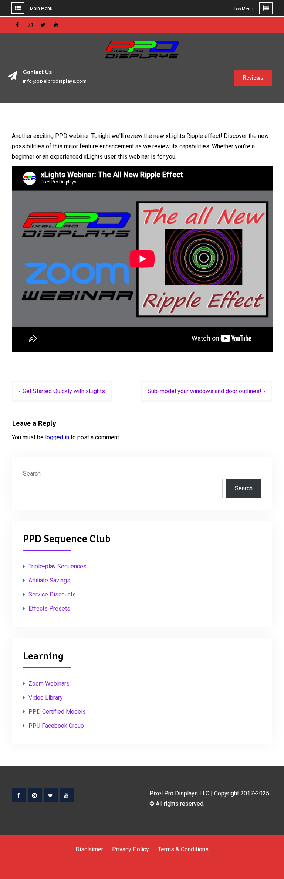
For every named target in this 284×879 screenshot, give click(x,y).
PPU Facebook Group (56, 725)
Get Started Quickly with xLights (64, 391)
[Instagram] (35, 795)
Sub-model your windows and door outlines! (204, 391)
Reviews (253, 77)
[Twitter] (51, 795)
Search (32, 473)
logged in (57, 437)
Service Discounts (52, 594)
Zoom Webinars (49, 683)
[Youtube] (67, 795)
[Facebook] (19, 795)
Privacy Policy (130, 849)
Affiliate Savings (49, 580)
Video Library (45, 697)
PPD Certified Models (57, 711)
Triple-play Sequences (57, 566)
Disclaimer (89, 849)
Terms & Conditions (183, 849)
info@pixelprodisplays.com (55, 81)
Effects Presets (49, 608)
